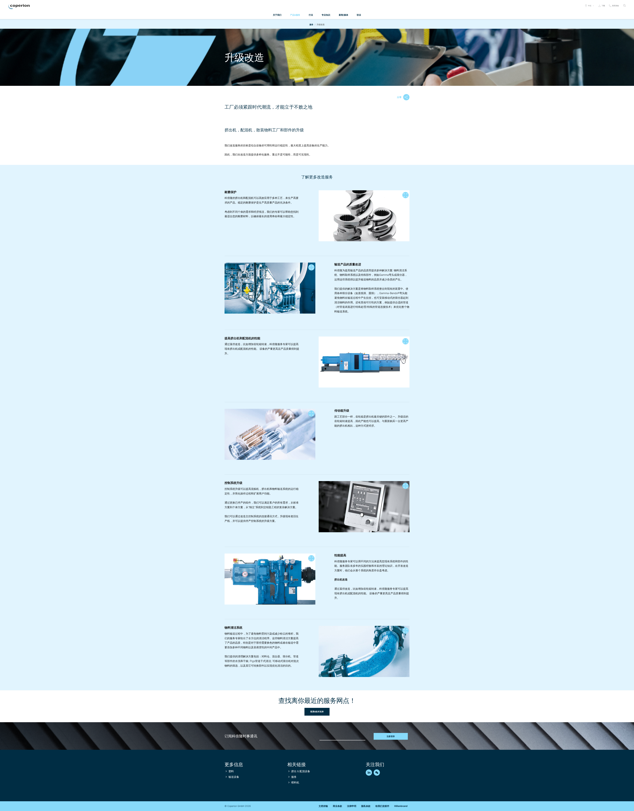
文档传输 (323, 806)
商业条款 (337, 806)
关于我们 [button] (277, 15)
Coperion (19, 6)
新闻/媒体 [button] (343, 15)
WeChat (377, 772)
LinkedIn (369, 772)
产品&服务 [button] (295, 15)
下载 (603, 6)
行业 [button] (311, 15)
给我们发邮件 (382, 806)
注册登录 (391, 736)
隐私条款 (365, 806)
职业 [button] (359, 15)
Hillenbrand (400, 806)
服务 (311, 24)
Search (624, 5)
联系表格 (615, 6)
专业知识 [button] (326, 15)
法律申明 (351, 806)
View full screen (405, 195)
